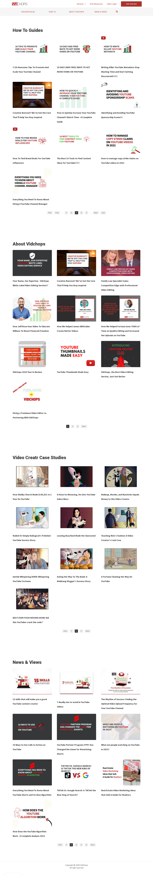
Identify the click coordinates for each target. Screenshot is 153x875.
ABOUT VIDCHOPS (76, 12)
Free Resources (96, 4)
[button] (85, 4)
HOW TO (52, 12)
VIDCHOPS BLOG (28, 12)
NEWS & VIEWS (101, 12)
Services (80, 4)
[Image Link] (32, 49)
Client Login (112, 4)
